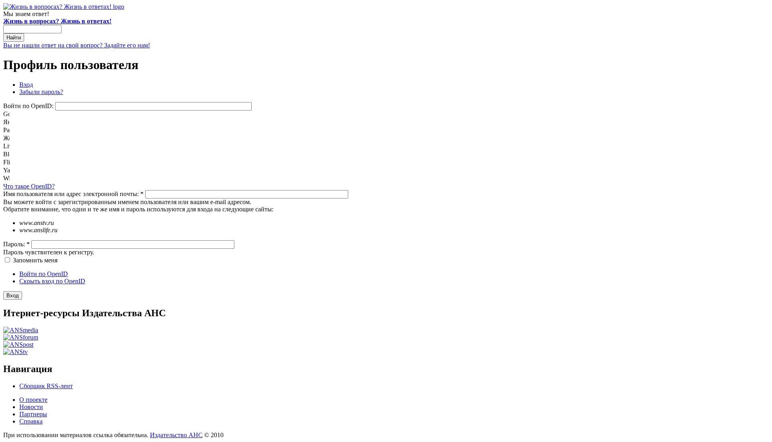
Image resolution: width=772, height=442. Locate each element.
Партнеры (33, 414)
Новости (31, 406)
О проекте (33, 399)
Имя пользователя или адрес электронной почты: (73, 193)
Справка (31, 421)
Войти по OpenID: (29, 105)
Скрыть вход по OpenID (52, 281)
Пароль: (16, 244)
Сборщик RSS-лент (46, 386)
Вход (26, 84)
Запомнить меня (34, 260)
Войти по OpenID (43, 273)
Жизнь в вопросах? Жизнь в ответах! (57, 21)
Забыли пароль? (41, 91)
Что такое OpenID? (29, 186)
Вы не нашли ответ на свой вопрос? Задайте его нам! (76, 45)
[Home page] (63, 6)
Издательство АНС (176, 435)
